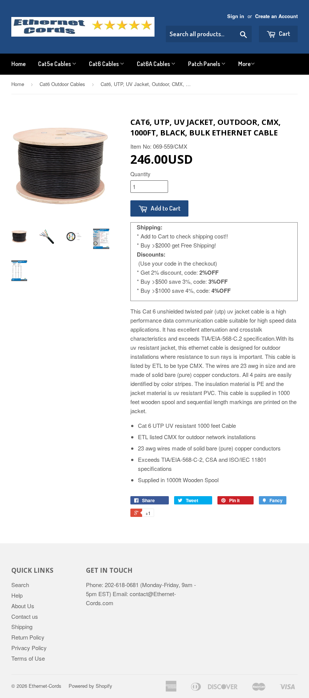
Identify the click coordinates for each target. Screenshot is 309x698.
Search (20, 585)
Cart (284, 33)
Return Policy (27, 637)
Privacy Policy (29, 648)
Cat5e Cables (55, 64)
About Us (22, 606)
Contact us (24, 616)
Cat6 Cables (104, 64)
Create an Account (276, 16)
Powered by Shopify (90, 685)
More (244, 64)
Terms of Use (28, 658)
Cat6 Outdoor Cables (62, 84)
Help (17, 595)
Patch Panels (204, 64)
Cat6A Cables (154, 64)
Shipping (21, 626)
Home (18, 64)
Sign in (235, 16)
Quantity (140, 174)
